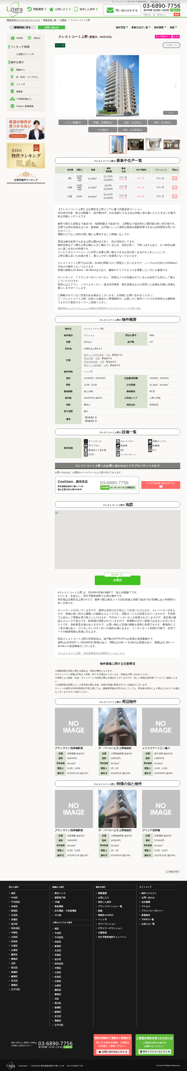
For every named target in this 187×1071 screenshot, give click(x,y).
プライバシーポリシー (152, 910)
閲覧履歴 (39, 9)
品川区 (14, 924)
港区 (13, 893)
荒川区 (14, 967)
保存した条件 (89, 9)
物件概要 (159, 27)
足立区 (14, 980)
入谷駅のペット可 (25, 54)
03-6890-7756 (114, 482)
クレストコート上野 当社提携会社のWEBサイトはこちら (91, 653)
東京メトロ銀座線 (92, 365)
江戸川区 (15, 989)
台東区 (63, 20)
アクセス (146, 906)
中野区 (14, 932)
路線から (20, 69)
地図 (172, 27)
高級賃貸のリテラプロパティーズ (23, 20)
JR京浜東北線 (91, 362)
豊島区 (14, 959)
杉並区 (14, 941)
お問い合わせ (51, 27)
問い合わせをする (127, 10)
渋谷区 (14, 906)
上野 (97, 358)
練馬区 (14, 976)
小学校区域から (24, 99)
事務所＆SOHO (105, 915)
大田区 (14, 937)
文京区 (14, 915)
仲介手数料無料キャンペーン (112, 937)
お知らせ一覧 (148, 924)
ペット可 (20, 84)
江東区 (14, 945)
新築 (100, 910)
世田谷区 (15, 928)
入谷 (108, 355)
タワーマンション (107, 924)
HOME (19, 38)
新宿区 (14, 910)
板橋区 (14, 972)
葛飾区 (14, 985)
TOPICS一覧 (148, 919)
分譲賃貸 (102, 932)
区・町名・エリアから (27, 77)
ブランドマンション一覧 (110, 906)
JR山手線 (88, 358)
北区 (13, 963)
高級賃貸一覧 (49, 20)
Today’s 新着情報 (25, 106)
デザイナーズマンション (110, 928)
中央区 (14, 897)
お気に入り (63, 9)
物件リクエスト (149, 893)
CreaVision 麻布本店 (73, 481)
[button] (175, 86)
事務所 (19, 91)
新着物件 (146, 915)
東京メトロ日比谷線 (94, 355)
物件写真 (120, 27)
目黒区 (14, 919)
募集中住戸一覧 (139, 27)
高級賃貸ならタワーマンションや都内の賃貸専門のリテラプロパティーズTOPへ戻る (99, 308)
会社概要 (146, 902)
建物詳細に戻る (22, 27)
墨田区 (14, 954)
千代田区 (15, 902)
